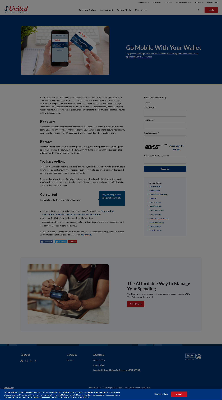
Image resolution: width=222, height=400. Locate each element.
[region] (111, 394)
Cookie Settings (161, 394)
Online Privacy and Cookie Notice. (65, 397)
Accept (179, 394)
